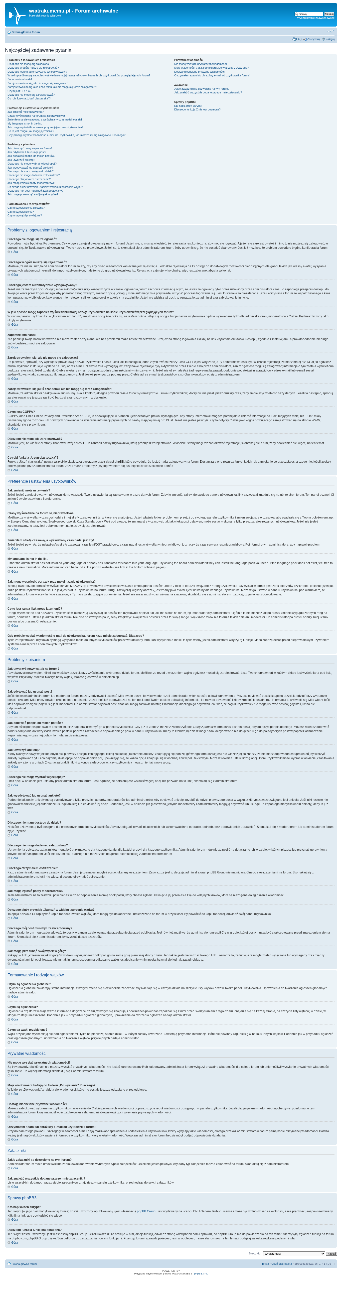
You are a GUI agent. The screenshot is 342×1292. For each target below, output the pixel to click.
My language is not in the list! (25, 123)
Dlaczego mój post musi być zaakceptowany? (35, 190)
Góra (14, 252)
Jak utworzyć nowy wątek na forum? (30, 148)
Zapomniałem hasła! (20, 79)
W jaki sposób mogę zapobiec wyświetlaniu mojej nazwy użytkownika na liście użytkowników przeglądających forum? (79, 75)
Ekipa (265, 1263)
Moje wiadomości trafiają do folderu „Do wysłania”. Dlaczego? (211, 67)
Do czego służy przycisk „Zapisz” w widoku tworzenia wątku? (45, 186)
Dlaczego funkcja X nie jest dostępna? (197, 109)
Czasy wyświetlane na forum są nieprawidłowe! (36, 115)
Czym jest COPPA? (19, 90)
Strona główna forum (26, 32)
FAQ (299, 39)
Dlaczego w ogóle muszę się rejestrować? (33, 67)
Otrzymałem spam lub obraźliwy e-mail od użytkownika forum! (212, 75)
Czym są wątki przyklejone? (25, 215)
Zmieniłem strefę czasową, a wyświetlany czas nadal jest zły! (45, 119)
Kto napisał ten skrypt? (188, 105)
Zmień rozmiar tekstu (330, 31)
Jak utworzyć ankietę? (21, 159)
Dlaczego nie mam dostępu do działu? (31, 171)
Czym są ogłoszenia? (21, 211)
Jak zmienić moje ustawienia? (26, 111)
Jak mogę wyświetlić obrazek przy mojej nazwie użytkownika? (45, 127)
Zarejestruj (313, 39)
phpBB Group (146, 1211)
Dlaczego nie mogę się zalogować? (29, 63)
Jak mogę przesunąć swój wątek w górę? (33, 194)
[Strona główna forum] (17, 14)
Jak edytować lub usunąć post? (27, 152)
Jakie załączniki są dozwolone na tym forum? (201, 88)
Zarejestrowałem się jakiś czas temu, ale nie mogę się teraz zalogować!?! (52, 86)
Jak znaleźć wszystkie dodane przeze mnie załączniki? (208, 92)
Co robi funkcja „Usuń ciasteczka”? (29, 98)
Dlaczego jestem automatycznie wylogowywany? (37, 71)
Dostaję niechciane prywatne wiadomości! (199, 71)
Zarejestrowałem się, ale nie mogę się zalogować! (38, 83)
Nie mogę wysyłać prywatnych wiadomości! (200, 63)
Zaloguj (330, 39)
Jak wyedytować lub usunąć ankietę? (30, 167)
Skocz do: (255, 1253)
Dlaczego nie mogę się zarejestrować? (31, 94)
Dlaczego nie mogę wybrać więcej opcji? (32, 163)
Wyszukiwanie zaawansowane (315, 17)
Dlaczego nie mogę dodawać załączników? (34, 175)
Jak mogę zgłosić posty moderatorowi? (31, 182)
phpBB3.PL (201, 1273)
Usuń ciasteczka (281, 1263)
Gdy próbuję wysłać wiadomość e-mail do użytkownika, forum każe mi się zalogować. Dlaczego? (66, 135)
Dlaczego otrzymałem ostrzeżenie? (29, 179)
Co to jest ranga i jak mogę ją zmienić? (31, 131)
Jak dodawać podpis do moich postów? (31, 155)
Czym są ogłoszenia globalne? (26, 207)
